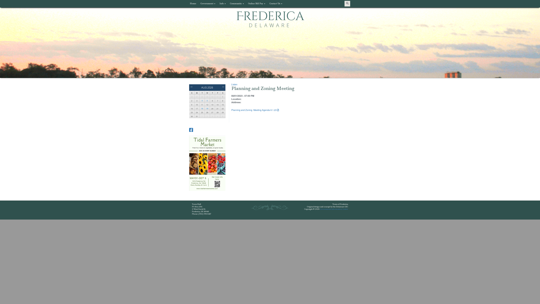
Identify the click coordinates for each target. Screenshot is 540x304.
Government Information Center (334, 209)
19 (207, 108)
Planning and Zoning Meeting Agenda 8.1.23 (254, 110)
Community (236, 3)
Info (222, 3)
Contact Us (275, 3)
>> (223, 87)
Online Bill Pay (256, 3)
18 (202, 108)
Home (193, 3)
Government (207, 3)
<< (191, 87)
